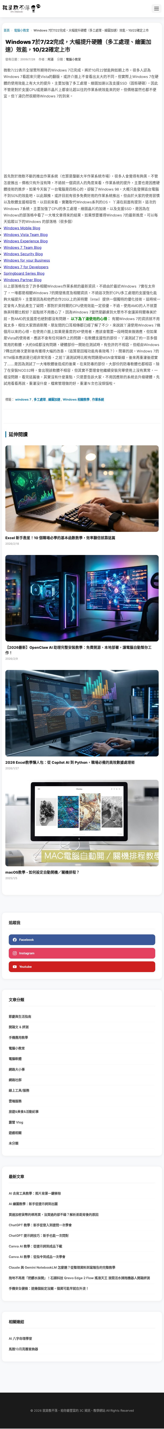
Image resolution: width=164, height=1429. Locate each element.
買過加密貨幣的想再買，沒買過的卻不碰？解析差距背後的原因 (53, 1215)
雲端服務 (15, 1101)
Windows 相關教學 (76, 399)
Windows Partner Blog (22, 280)
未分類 (13, 1143)
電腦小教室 (21, 30)
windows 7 (23, 399)
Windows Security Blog (23, 254)
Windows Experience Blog (26, 241)
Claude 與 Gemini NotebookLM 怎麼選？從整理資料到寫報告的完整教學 (62, 1267)
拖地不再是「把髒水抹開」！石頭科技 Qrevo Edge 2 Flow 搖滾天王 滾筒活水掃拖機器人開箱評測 (79, 1278)
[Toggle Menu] (156, 8)
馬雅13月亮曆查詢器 (23, 1349)
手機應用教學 (18, 1037)
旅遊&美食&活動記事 (24, 1112)
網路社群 (15, 1080)
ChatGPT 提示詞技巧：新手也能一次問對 (39, 1236)
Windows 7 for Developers (26, 267)
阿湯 (51, 59)
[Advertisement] (82, 136)
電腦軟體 (15, 1059)
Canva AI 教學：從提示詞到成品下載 (35, 1246)
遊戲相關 (15, 1133)
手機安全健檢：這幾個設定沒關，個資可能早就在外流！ (49, 1288)
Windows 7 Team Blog (22, 247)
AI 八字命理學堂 (20, 1339)
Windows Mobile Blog (22, 228)
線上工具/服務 (19, 1090)
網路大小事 (17, 1069)
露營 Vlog (16, 1122)
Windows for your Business (27, 260)
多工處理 (40, 399)
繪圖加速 (54, 399)
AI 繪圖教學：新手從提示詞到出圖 (33, 1204)
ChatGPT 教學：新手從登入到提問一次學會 (40, 1225)
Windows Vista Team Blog (26, 235)
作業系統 (98, 399)
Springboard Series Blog (24, 273)
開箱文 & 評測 (19, 1027)
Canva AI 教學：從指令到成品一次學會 (37, 1257)
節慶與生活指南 (20, 1016)
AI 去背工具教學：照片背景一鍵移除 (35, 1193)
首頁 (7, 30)
